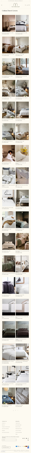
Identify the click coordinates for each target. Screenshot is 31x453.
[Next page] (18, 410)
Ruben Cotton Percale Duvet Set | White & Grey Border (8, 317)
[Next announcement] (29, 1)
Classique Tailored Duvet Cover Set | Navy (21, 383)
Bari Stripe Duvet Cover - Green (20, 229)
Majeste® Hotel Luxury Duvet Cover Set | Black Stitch (22, 185)
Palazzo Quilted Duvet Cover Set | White (21, 273)
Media (16, 434)
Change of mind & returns (6, 426)
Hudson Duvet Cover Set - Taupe (20, 141)
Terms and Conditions (5, 428)
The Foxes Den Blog (19, 432)
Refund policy (18, 450)
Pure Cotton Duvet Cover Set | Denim (7, 405)
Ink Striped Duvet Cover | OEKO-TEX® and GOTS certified (8, 185)
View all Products (18, 430)
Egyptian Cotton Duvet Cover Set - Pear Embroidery (21, 163)
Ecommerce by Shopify (13, 450)
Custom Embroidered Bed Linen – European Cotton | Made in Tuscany (8, 361)
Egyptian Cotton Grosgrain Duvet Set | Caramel (8, 54)
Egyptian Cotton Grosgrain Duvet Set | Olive (7, 32)
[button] (2, 5)
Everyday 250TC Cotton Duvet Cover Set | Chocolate (21, 339)
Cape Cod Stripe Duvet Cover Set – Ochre (7, 119)
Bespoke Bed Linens (19, 428)
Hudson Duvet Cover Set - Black (20, 54)
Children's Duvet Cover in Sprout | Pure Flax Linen (8, 273)
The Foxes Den (6, 450)
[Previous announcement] (1, 1)
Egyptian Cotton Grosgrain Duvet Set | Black (21, 32)
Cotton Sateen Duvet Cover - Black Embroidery (22, 361)
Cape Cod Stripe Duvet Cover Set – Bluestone (21, 97)
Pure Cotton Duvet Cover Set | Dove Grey (7, 141)
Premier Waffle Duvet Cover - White (6, 97)
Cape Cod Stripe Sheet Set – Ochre (6, 229)
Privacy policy (27, 450)
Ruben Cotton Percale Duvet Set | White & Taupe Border (22, 317)
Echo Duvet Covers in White (19, 405)
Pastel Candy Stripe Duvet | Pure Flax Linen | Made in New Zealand (22, 251)
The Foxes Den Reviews (5, 432)
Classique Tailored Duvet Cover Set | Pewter (8, 383)
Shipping (3, 430)
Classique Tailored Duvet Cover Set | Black (7, 207)
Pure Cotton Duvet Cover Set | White (20, 119)
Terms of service (23, 450)
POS (8, 450)
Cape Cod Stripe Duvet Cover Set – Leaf (21, 207)
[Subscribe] (15, 440)
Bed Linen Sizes (18, 426)
